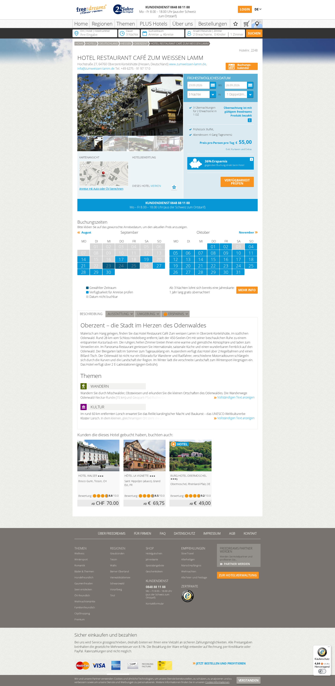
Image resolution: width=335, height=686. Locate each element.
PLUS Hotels (153, 23)
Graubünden (117, 553)
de (257, 9)
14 (83, 259)
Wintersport (81, 559)
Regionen (102, 23)
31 (238, 272)
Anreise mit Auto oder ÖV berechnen (101, 189)
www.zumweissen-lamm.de (187, 64)
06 (188, 253)
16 (225, 259)
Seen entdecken (83, 589)
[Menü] (328, 647)
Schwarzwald (117, 583)
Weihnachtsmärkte (84, 601)
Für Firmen (142, 533)
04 (251, 246)
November (246, 232)
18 (251, 259)
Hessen (126, 43)
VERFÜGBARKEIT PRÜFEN (237, 181)
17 (121, 259)
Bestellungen (212, 23)
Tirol (112, 595)
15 (213, 259)
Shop (150, 548)
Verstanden (248, 680)
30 (108, 272)
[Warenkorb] (246, 24)
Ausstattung (118, 314)
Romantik (79, 565)
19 (146, 259)
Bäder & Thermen (84, 571)
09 (225, 253)
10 (238, 253)
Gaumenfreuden (83, 583)
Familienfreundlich (84, 607)
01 (213, 246)
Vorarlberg (116, 589)
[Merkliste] (235, 24)
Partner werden (236, 564)
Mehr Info (247, 290)
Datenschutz (184, 533)
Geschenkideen (154, 571)
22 (213, 266)
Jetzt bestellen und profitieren (221, 663)
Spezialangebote (155, 565)
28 (83, 272)
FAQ (163, 533)
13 (188, 259)
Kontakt (250, 533)
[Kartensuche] (257, 24)
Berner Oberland (119, 571)
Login (245, 9)
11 (251, 253)
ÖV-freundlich (82, 595)
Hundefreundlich (83, 577)
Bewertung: (85, 496)
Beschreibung (91, 314)
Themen (126, 23)
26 (175, 272)
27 (158, 266)
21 (83, 266)
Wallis (113, 565)
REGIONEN (117, 548)
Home (81, 23)
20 (188, 266)
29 (96, 272)
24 (121, 266)
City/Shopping (82, 613)
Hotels (91, 43)
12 (175, 259)
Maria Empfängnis (191, 565)
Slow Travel (187, 553)
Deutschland (108, 43)
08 (213, 253)
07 (200, 253)
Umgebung (146, 314)
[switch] (322, 671)
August (86, 232)
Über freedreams (111, 533)
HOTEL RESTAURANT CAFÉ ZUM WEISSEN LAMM (180, 43)
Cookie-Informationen (217, 682)
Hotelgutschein (154, 553)
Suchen (254, 33)
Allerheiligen (188, 559)
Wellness (79, 553)
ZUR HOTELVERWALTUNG (238, 575)
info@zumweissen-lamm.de (96, 68)
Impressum (212, 533)
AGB (232, 533)
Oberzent (141, 43)
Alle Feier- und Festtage (194, 577)
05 (175, 253)
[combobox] (201, 94)
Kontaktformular (155, 603)
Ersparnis (176, 314)
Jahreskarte (152, 559)
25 (133, 266)
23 (225, 266)
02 (225, 246)
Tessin (113, 559)
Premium (79, 619)
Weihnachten (188, 571)
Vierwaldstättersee (120, 577)
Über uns (182, 23)
